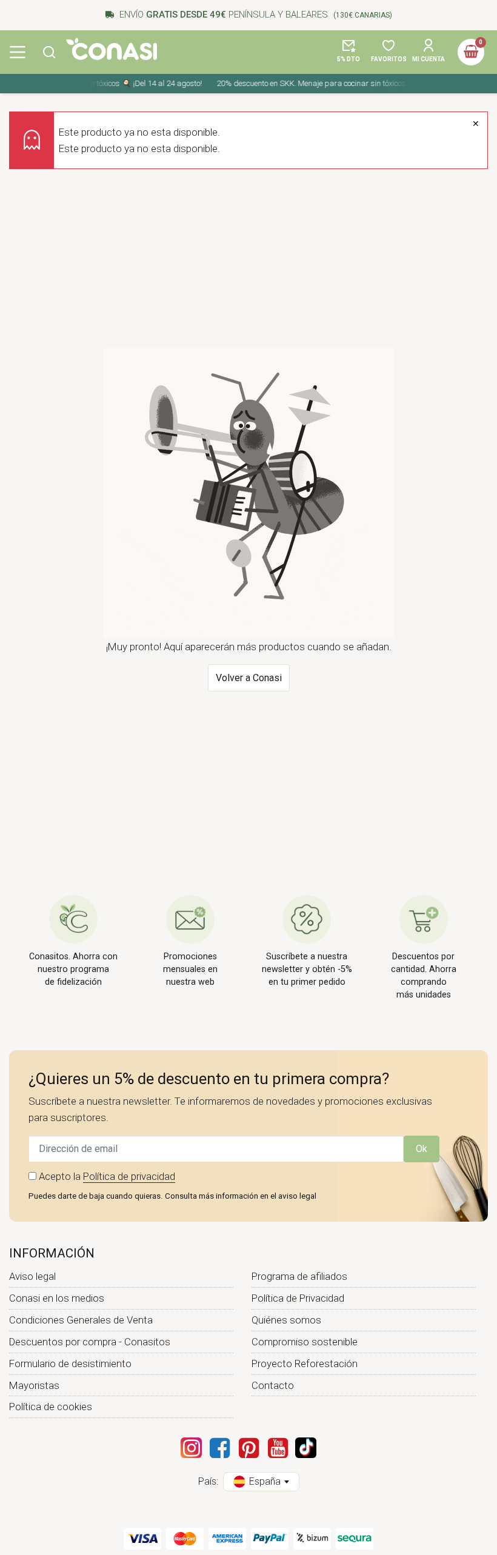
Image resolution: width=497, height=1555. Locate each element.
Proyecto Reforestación (305, 1363)
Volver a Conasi (249, 678)
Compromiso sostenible (305, 1342)
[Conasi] (111, 48)
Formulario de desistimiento (70, 1363)
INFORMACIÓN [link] (52, 1253)
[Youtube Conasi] (277, 1447)
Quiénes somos (286, 1320)
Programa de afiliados (299, 1276)
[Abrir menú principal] (17, 52)
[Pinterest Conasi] (248, 1447)
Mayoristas (34, 1385)
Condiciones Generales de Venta (81, 1320)
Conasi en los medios (56, 1298)
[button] (49, 52)
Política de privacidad (129, 1176)
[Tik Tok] (305, 1447)
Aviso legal (32, 1276)
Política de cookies (50, 1406)
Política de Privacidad (298, 1298)
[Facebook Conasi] (219, 1447)
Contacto (273, 1385)
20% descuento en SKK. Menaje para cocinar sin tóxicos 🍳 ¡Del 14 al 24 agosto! (348, 83)
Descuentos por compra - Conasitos (89, 1342)
